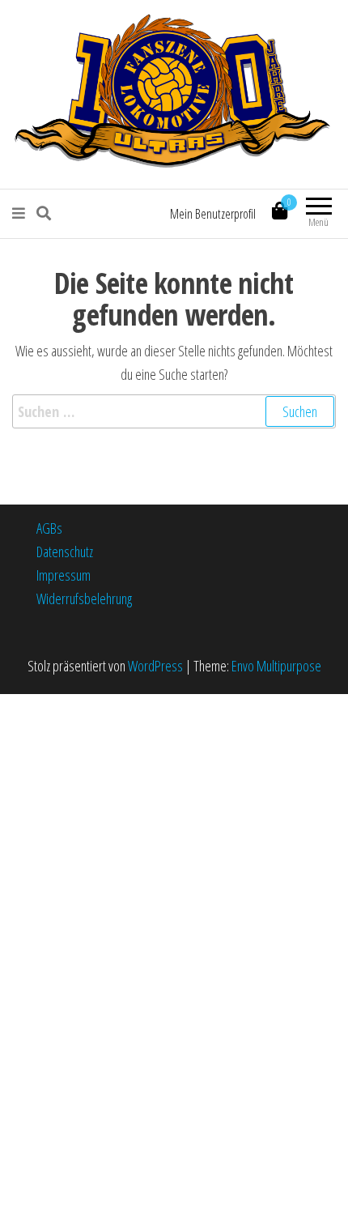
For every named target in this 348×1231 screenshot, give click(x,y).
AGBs (49, 528)
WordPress (155, 665)
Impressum (63, 575)
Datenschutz (64, 551)
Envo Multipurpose (276, 665)
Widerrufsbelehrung (84, 598)
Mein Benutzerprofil (213, 214)
